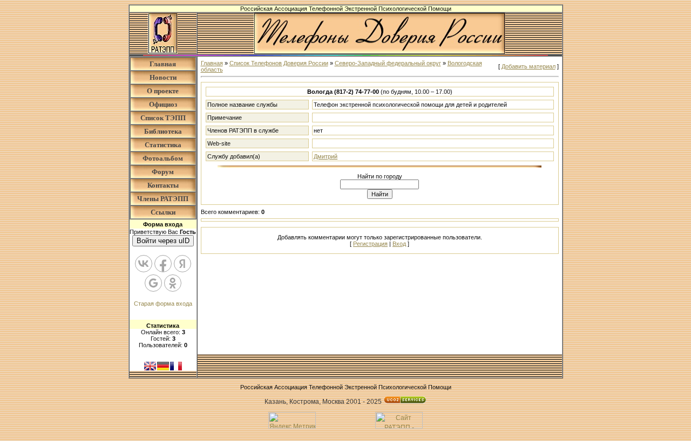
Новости (163, 77)
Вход (399, 243)
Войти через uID (163, 241)
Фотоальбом (163, 158)
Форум (163, 172)
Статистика (163, 145)
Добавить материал (528, 66)
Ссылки (163, 212)
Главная (163, 64)
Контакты (163, 185)
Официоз (163, 104)
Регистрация (370, 243)
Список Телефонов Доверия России (278, 63)
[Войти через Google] (153, 283)
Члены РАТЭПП (162, 199)
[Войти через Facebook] (163, 263)
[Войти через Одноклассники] (172, 283)
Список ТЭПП (163, 118)
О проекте (163, 91)
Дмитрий (325, 156)
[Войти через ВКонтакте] (143, 263)
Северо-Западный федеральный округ (388, 63)
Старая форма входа (163, 303)
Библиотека (163, 131)
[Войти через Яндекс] (182, 263)
